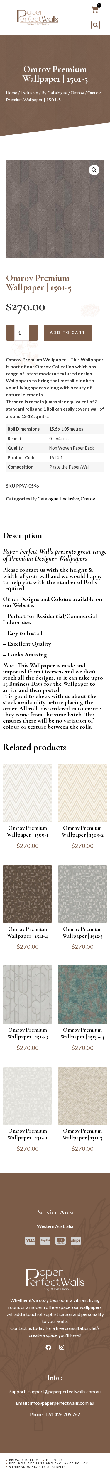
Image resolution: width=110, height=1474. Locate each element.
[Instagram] (62, 1347)
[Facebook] (48, 1347)
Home (11, 92)
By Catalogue (54, 92)
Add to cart (68, 332)
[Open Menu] (81, 17)
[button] (95, 25)
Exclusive (29, 92)
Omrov (77, 92)
